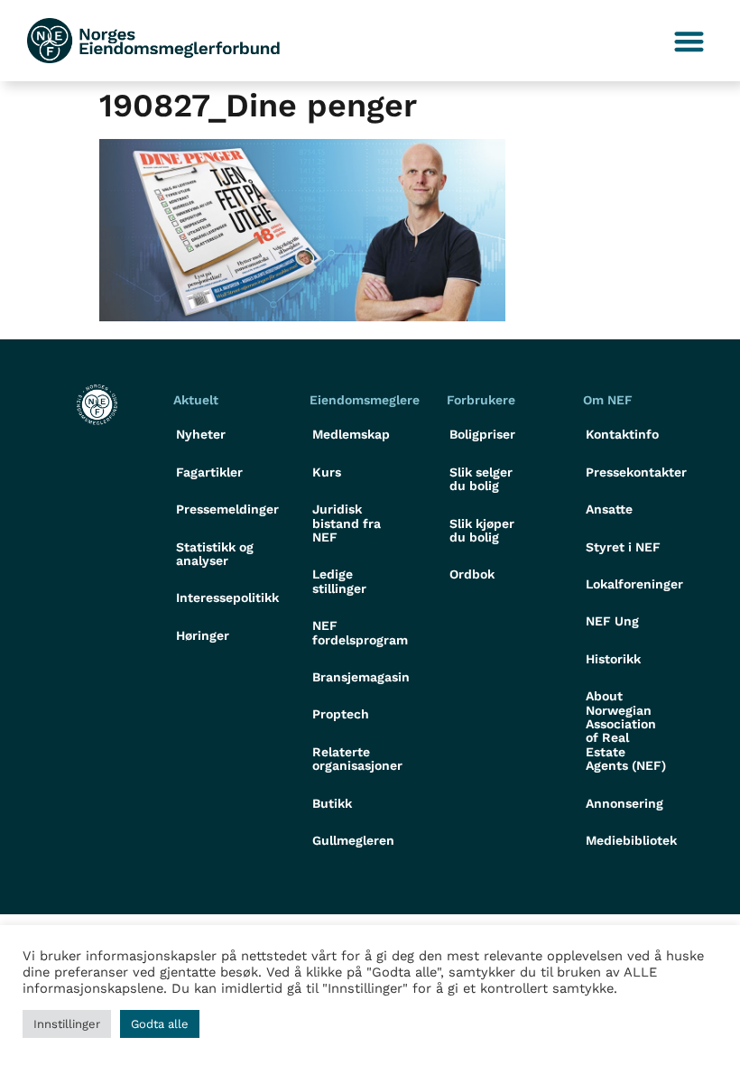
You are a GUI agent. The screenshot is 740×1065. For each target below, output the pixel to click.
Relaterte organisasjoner (357, 759)
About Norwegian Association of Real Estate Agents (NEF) (626, 731)
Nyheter (201, 434)
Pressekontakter (636, 472)
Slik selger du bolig (481, 479)
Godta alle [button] (160, 1024)
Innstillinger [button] (66, 1024)
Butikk (332, 803)
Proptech (340, 714)
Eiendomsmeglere (365, 400)
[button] (690, 41)
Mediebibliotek (631, 840)
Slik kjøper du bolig (481, 530)
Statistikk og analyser (215, 554)
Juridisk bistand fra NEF (346, 523)
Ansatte (609, 509)
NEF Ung (612, 621)
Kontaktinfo (622, 434)
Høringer (202, 635)
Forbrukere (481, 400)
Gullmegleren (353, 840)
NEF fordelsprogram (360, 632)
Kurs (326, 472)
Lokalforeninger (634, 584)
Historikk (613, 659)
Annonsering (624, 803)
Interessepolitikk (226, 597)
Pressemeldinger (226, 509)
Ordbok (472, 574)
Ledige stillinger (339, 581)
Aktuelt (195, 400)
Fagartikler (209, 472)
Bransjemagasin (361, 677)
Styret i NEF (623, 547)
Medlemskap (351, 434)
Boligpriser (482, 434)
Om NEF (608, 400)
